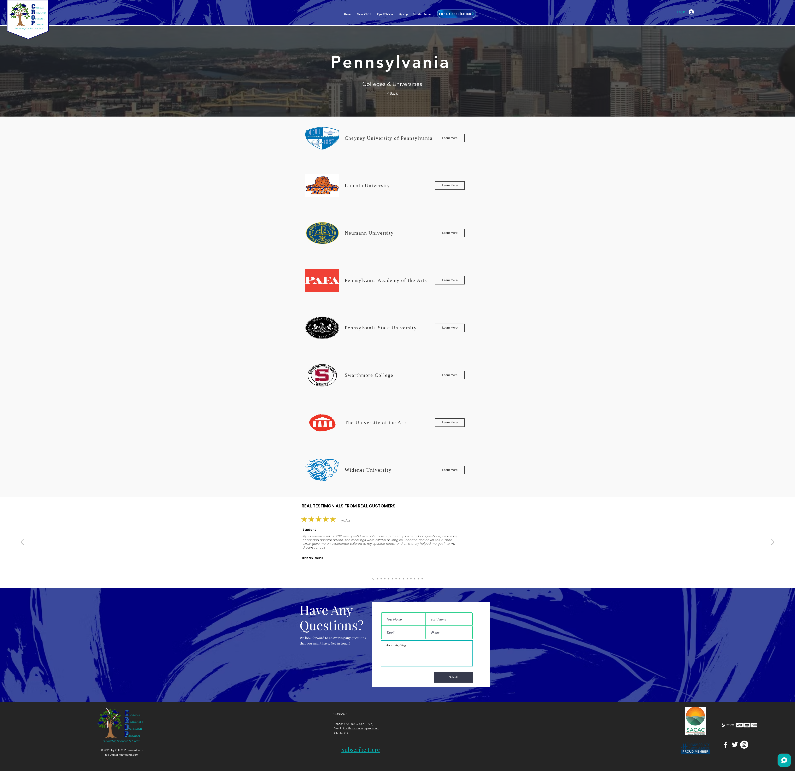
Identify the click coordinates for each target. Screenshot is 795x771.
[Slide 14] (373, 579)
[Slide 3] (414, 578)
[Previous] (22, 542)
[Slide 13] (377, 578)
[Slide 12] (381, 578)
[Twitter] (735, 745)
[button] (422, 12)
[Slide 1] (422, 578)
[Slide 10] (388, 578)
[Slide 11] (384, 578)
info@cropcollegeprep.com (361, 728)
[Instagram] (744, 745)
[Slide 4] (396, 578)
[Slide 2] (418, 578)
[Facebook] (726, 745)
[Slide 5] (411, 578)
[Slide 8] (399, 578)
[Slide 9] (392, 578)
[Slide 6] (407, 578)
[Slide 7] (403, 578)
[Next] (772, 542)
